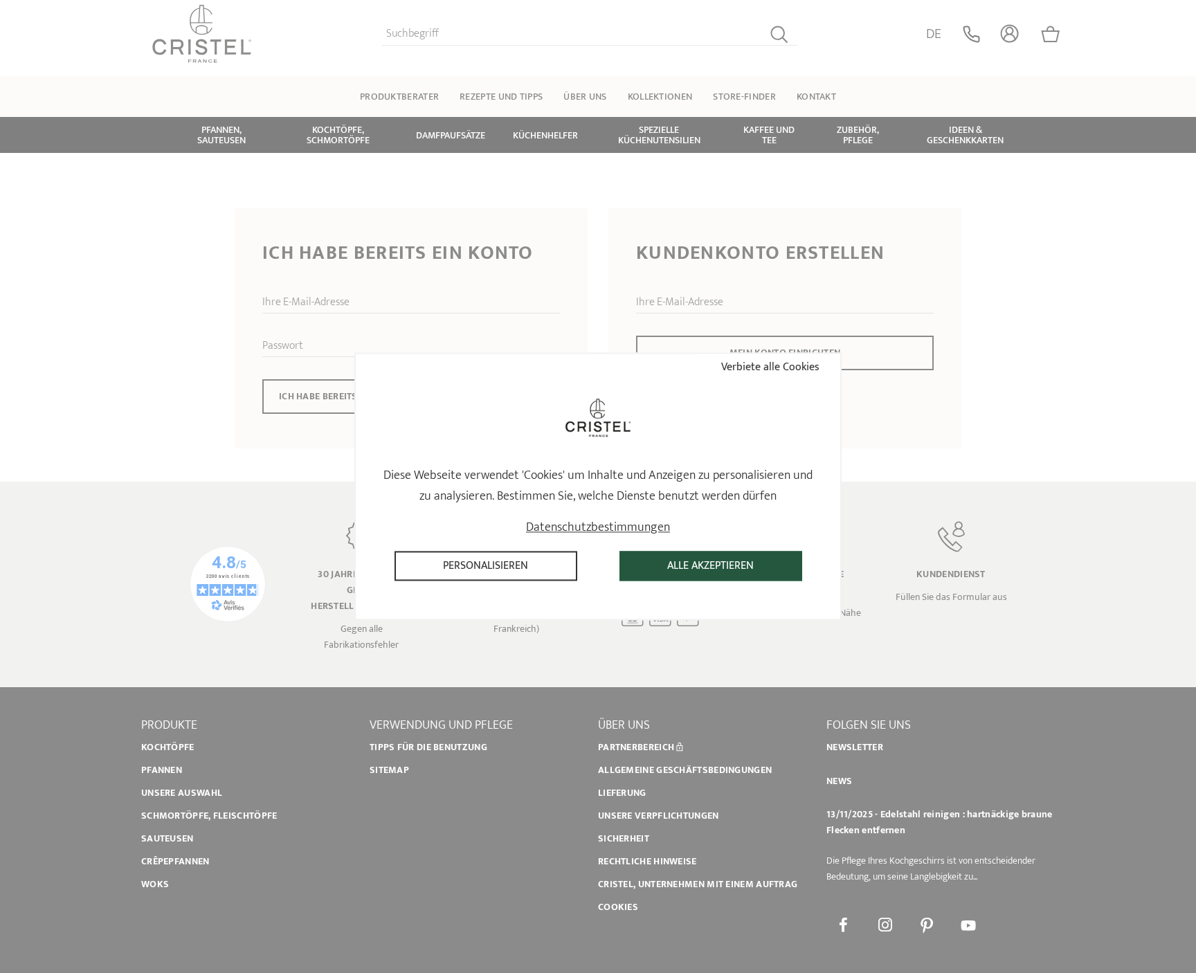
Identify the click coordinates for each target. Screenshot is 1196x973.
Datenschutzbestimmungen (598, 527)
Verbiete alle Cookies (768, 367)
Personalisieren (485, 565)
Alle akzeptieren (710, 565)
